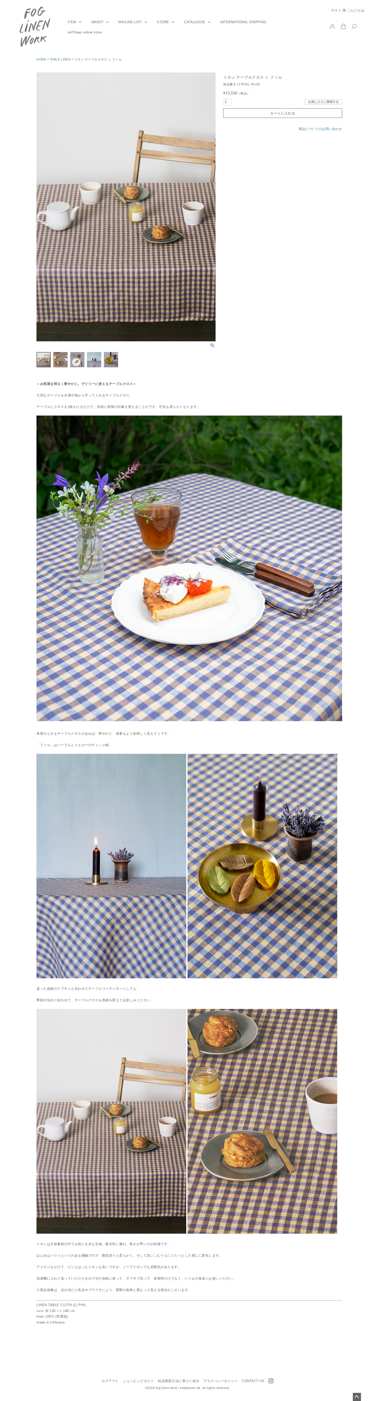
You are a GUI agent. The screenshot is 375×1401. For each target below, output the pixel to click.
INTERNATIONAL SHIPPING (243, 22)
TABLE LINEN (60, 59)
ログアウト (110, 1381)
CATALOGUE (194, 22)
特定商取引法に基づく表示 (178, 1381)
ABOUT (97, 22)
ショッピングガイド (138, 1381)
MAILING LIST (130, 22)
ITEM (72, 22)
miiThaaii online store (85, 32)
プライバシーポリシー (220, 1381)
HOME (41, 59)
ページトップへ (357, 1397)
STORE (163, 22)
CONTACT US (253, 1381)
